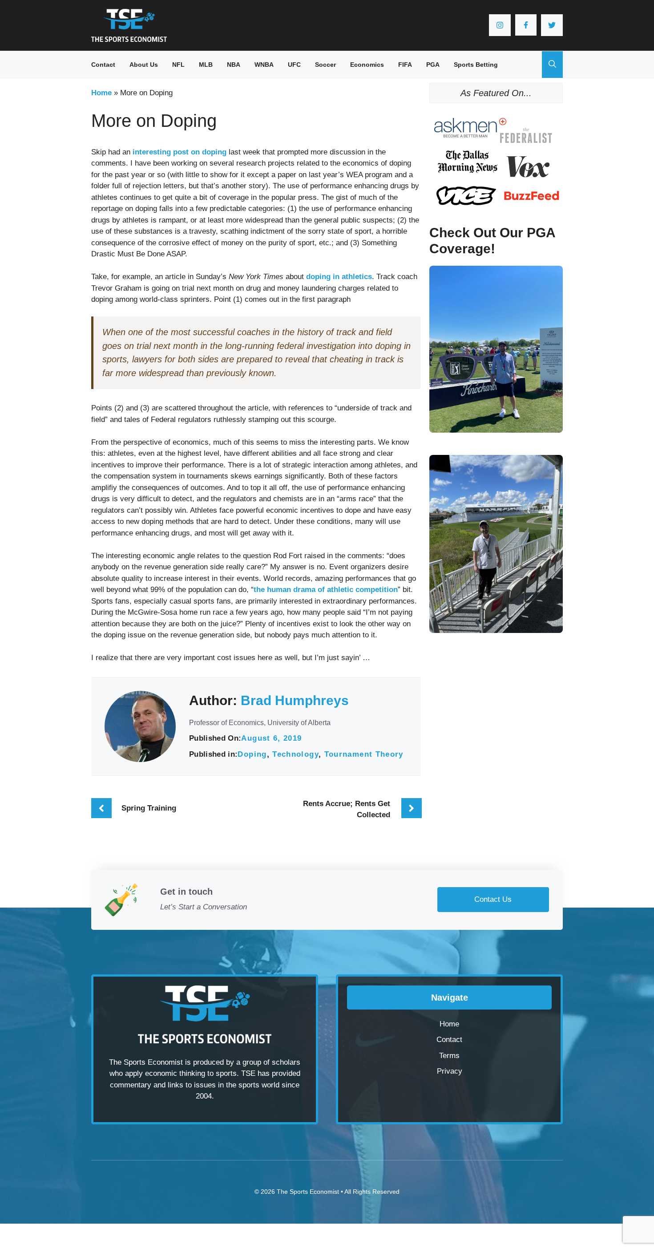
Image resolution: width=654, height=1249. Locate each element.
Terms (449, 1055)
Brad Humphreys (295, 700)
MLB (206, 64)
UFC (294, 64)
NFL (178, 64)
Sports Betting (476, 64)
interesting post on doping (179, 152)
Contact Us (493, 899)
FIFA (405, 64)
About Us (143, 64)
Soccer (325, 64)
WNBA (264, 64)
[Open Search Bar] (552, 64)
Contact (103, 64)
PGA (433, 64)
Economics (367, 64)
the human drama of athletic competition (326, 589)
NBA (233, 64)
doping (252, 754)
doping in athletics (339, 276)
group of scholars (271, 1062)
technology (295, 754)
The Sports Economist (308, 1191)
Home (101, 93)
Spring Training (148, 808)
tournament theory (364, 754)
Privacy (449, 1071)
